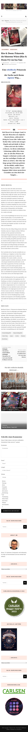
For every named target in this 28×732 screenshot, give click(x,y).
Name (3, 460)
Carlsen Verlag (4, 335)
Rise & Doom (4, 339)
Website (3, 474)
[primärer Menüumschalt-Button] (2, 16)
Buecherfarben (6, 62)
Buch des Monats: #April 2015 (9, 427)
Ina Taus (17, 335)
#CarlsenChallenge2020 (6, 332)
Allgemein (5, 49)
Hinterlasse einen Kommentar (10, 64)
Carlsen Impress (17, 111)
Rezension (13, 49)
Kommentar (4, 445)
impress (11, 335)
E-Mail (3, 467)
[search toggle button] (25, 16)
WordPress (19, 729)
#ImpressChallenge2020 (17, 332)
